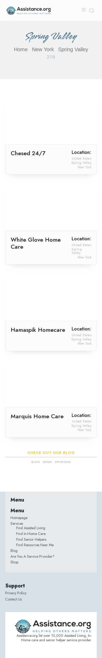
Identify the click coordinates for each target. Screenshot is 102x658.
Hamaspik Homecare (38, 329)
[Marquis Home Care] (51, 384)
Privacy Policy (15, 593)
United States (82, 158)
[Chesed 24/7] (51, 121)
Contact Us (13, 599)
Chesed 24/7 (28, 153)
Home (21, 49)
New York (43, 49)
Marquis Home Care (37, 416)
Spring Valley (81, 163)
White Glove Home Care (36, 243)
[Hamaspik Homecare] (51, 298)
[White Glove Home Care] (51, 208)
